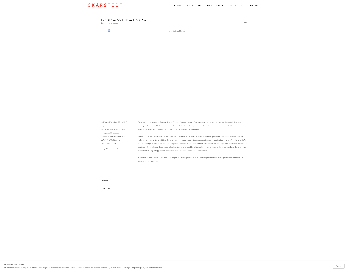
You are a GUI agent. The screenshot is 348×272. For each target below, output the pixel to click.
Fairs (209, 5)
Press (219, 5)
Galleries (254, 5)
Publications (235, 5)
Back (245, 23)
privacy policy (139, 268)
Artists (178, 5)
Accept (338, 266)
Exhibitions (194, 5)
